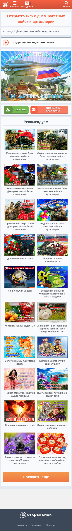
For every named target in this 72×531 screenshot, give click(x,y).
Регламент (36, 525)
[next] (67, 76)
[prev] (4, 76)
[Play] (6, 42)
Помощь (50, 525)
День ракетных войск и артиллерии (37, 31)
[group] (36, 42)
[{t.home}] (36, 515)
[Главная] (4, 5)
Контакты (22, 525)
